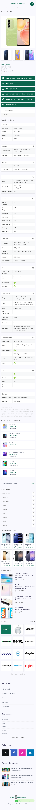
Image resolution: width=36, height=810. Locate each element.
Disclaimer (5, 698)
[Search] (32, 4)
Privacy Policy (6, 689)
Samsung (5, 720)
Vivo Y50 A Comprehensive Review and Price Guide (23, 608)
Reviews (5, 115)
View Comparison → (17, 770)
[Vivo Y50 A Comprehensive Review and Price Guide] (6, 612)
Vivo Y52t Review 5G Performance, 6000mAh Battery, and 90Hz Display (25, 587)
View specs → (13, 428)
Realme (4, 733)
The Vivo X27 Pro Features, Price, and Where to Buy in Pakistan (23, 598)
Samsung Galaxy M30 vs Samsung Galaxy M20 (22, 775)
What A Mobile (23, 804)
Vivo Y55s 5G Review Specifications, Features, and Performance (24, 575)
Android (10, 71)
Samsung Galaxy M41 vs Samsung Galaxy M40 (22, 769)
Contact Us (5, 707)
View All (32, 621)
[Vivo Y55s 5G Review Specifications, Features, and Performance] (6, 578)
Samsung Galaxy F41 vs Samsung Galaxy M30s (22, 783)
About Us (5, 702)
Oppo (4, 726)
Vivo (18, 420)
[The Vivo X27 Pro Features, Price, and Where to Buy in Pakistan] (6, 601)
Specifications (7, 111)
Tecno (4, 730)
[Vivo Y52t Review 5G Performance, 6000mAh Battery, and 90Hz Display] (6, 590)
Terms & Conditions (8, 693)
